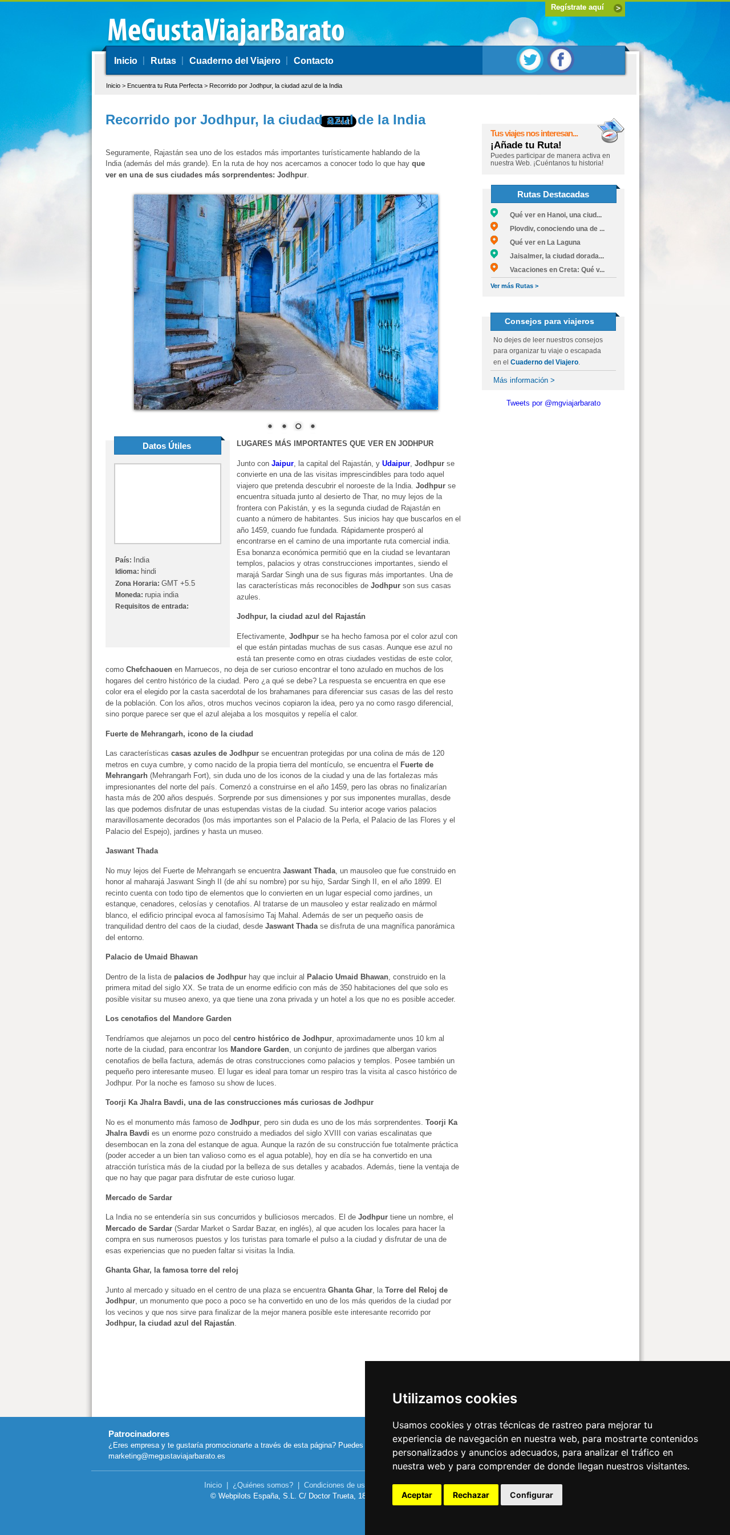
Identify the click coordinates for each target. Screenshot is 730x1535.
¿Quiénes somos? (263, 1485)
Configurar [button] (531, 1495)
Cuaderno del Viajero (235, 61)
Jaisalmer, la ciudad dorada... (551, 256)
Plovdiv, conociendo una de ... (551, 229)
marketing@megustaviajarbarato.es (166, 1456)
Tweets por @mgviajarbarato (553, 403)
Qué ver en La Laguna (539, 242)
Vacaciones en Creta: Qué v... (551, 270)
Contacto (314, 61)
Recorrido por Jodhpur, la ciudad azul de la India (275, 85)
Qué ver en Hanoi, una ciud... (550, 215)
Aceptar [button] (417, 1495)
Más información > (524, 380)
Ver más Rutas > (514, 285)
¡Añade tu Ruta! (526, 145)
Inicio (125, 61)
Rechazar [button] (471, 1495)
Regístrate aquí (577, 7)
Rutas (163, 61)
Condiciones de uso (336, 1485)
